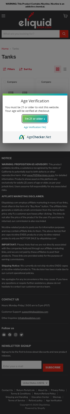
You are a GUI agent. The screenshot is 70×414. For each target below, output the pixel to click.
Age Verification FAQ (35, 127)
